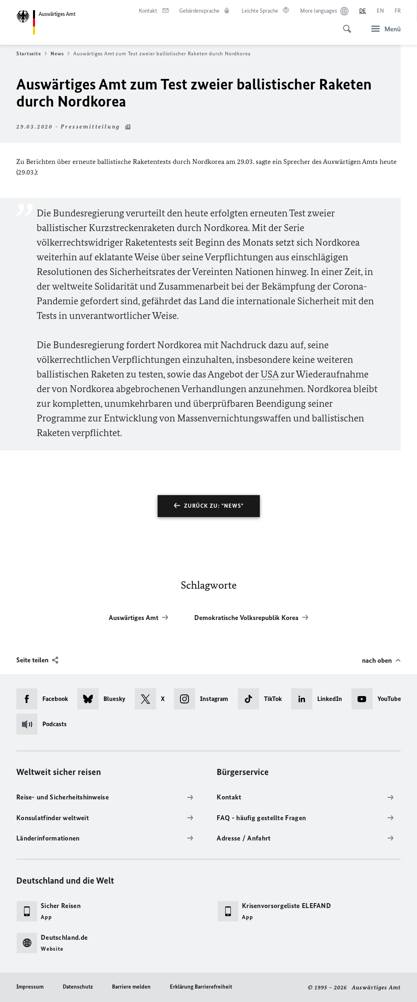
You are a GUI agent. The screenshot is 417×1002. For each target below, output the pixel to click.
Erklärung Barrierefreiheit (201, 986)
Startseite (28, 53)
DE (362, 10)
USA (270, 374)
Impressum (30, 986)
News (57, 53)
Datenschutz (78, 986)
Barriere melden (131, 986)
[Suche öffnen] (344, 24)
